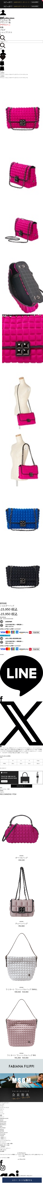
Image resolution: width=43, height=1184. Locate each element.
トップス (2, 1104)
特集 (2, 27)
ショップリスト (6, 32)
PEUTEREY (3, 1127)
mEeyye (2, 1129)
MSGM (1, 1120)
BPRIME (3, 603)
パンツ (1, 1110)
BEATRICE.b (3, 1124)
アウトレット (5, 25)
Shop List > (29, 1175)
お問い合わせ (3, 1149)
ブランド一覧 (5, 22)
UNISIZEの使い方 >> (22, 786)
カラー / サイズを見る (5, 635)
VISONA (2, 1135)
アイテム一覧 (5, 20)
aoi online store (7, 18)
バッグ (1, 1112)
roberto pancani (4, 1132)
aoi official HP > (23, 1175)
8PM (1, 1126)
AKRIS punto (3, 1121)
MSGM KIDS (3, 1123)
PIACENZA (2, 1134)
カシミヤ (8, 74)
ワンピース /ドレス (4, 1107)
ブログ (2, 30)
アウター (2, 1106)
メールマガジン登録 (4, 1157)
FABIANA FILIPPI (4, 1118)
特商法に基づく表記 (4, 1145)
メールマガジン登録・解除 (6, 1143)
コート (22, 74)
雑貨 (1, 1115)
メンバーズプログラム (5, 1140)
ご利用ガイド (3, 1138)
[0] (3, 57)
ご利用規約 (2, 1146)
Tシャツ (18, 74)
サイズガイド (3, 768)
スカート (2, 1109)
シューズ (2, 1113)
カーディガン (13, 74)
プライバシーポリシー (5, 1148)
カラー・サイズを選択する (22, 1180)
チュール (26, 74)
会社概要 (2, 1151)
